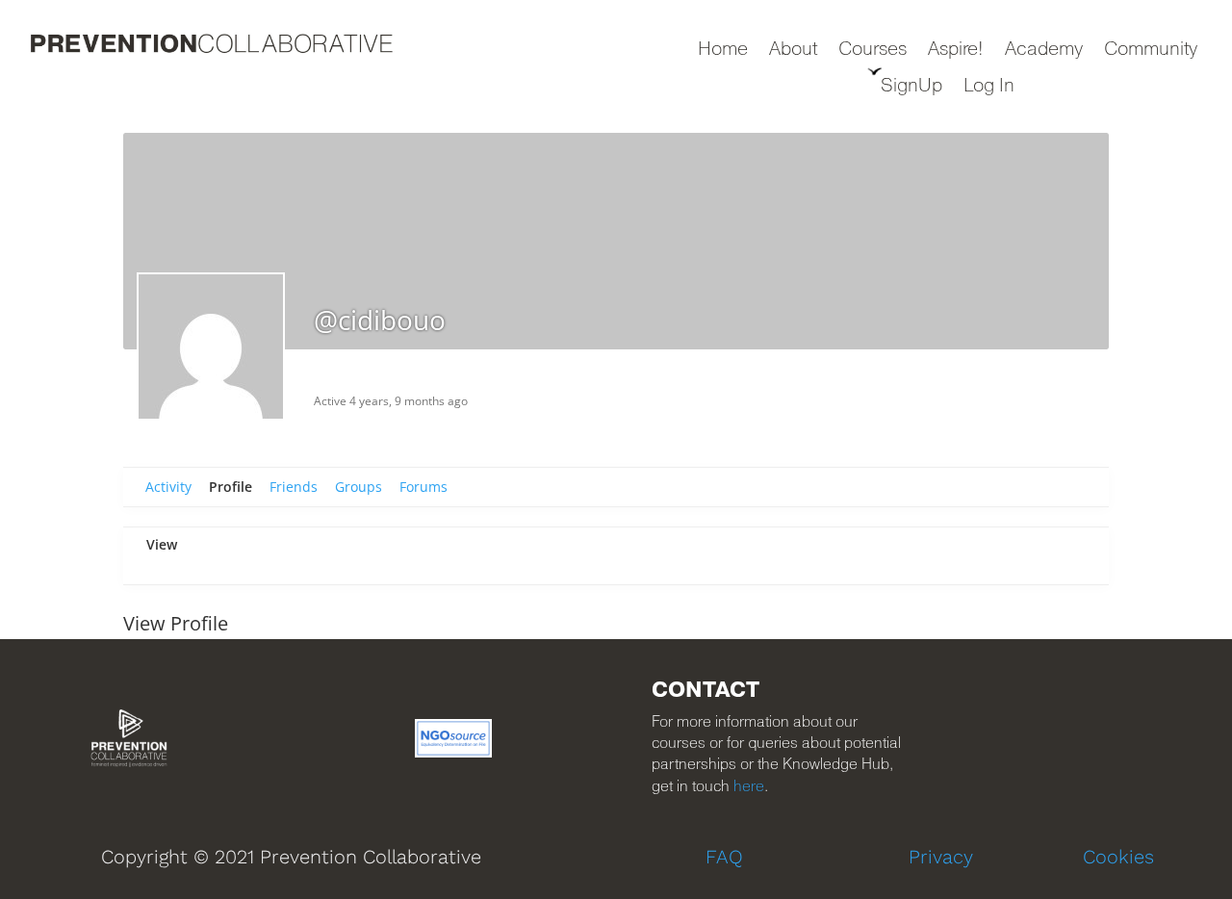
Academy (1044, 51)
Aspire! (956, 51)
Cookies (1118, 856)
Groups (358, 486)
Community (1150, 51)
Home (723, 51)
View (161, 544)
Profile (230, 486)
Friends (294, 486)
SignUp (911, 87)
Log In (988, 87)
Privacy (941, 856)
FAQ (724, 856)
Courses (872, 51)
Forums (423, 486)
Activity (168, 486)
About (793, 51)
